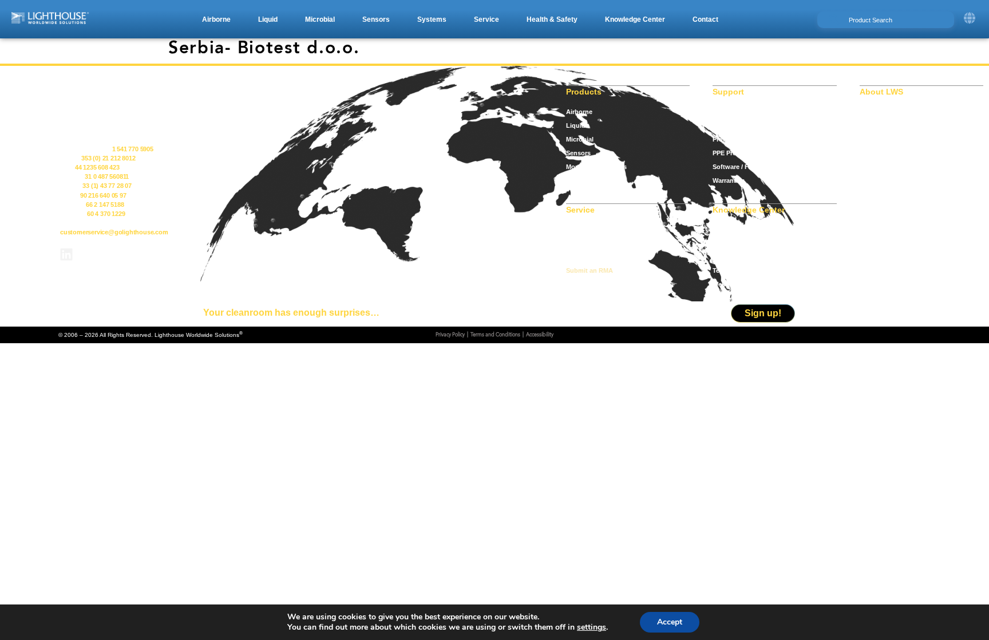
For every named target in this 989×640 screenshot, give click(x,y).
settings (591, 627)
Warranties (729, 180)
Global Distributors (595, 242)
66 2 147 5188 (105, 204)
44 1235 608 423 (97, 167)
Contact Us (876, 153)
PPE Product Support (745, 153)
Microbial (580, 139)
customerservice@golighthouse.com (114, 232)
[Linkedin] (66, 254)
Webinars (727, 284)
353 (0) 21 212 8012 (108, 158)
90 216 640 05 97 (103, 195)
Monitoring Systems (596, 166)
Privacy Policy (450, 334)
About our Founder (889, 125)
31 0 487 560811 (107, 176)
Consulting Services (596, 229)
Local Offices (586, 256)
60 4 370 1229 (106, 213)
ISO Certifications (739, 111)
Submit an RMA (589, 270)
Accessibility (539, 334)
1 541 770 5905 (132, 149)
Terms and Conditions (495, 334)
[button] (216, 19)
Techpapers (730, 270)
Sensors (578, 153)
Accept (669, 622)
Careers (871, 139)
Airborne (579, 111)
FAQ (719, 256)
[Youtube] (96, 254)
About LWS (876, 111)
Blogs (721, 242)
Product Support (738, 139)
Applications (732, 229)
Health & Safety (589, 180)
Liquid (576, 125)
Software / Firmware (743, 166)
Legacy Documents (742, 125)
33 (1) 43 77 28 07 (106, 185)
